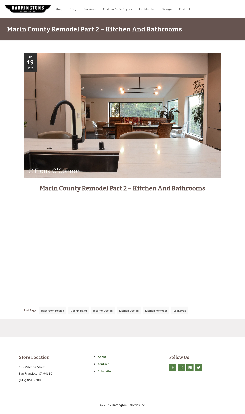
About (102, 357)
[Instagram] (181, 367)
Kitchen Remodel (156, 310)
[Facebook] (172, 367)
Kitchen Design (129, 310)
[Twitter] (198, 367)
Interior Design (103, 310)
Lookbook (179, 310)
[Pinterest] (190, 367)
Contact (103, 364)
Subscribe (105, 371)
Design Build (78, 310)
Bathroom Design (52, 310)
